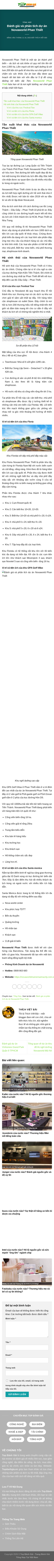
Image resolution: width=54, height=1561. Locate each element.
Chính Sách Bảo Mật (15, 1534)
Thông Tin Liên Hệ (14, 1538)
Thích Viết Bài (41, 37)
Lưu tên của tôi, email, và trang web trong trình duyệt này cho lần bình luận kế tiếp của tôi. (26, 1385)
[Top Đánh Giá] (27, 5)
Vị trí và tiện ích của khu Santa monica (24, 117)
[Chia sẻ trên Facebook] (19, 986)
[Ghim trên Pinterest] (34, 986)
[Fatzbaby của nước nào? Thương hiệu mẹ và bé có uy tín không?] (27, 1272)
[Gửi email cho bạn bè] (29, 986)
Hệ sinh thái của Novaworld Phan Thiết (21, 104)
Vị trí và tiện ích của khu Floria (20, 111)
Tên (8, 1342)
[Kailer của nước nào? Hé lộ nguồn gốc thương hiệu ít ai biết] (27, 1078)
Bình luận (11, 1318)
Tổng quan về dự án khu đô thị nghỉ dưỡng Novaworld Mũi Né (40, 1047)
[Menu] (3, 4)
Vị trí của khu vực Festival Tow (21, 107)
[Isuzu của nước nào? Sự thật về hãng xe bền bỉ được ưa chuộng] (27, 1194)
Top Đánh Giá (9, 1455)
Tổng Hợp (27, 22)
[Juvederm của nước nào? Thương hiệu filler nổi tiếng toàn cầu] (27, 1116)
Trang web (10, 1368)
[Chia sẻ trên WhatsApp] (14, 986)
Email (9, 1355)
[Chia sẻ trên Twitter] (24, 986)
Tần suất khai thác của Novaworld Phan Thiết (24, 101)
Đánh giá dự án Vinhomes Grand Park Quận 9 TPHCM (13, 1047)
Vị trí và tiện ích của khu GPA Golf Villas (25, 114)
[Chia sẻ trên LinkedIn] (39, 986)
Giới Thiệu (10, 1524)
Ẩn (35, 96)
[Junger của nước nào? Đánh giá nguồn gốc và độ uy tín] (27, 1155)
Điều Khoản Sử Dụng (15, 1529)
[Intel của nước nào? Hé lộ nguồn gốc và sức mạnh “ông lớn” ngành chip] (27, 1233)
